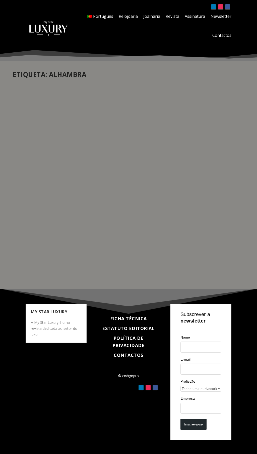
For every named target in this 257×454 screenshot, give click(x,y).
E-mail (185, 359)
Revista (172, 16)
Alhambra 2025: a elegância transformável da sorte (79, 227)
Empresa (187, 398)
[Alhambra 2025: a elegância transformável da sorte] (128, 151)
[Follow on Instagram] (220, 7)
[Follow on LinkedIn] (213, 7)
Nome (185, 337)
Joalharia (151, 16)
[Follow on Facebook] (227, 7)
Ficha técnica (128, 319)
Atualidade (79, 235)
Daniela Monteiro (34, 235)
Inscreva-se (193, 424)
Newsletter (221, 16)
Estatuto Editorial (128, 328)
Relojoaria (128, 16)
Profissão (187, 381)
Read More (31, 266)
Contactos (221, 35)
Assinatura (195, 16)
